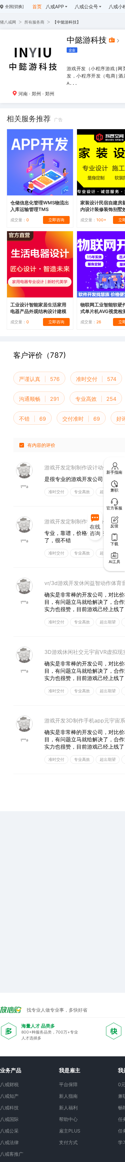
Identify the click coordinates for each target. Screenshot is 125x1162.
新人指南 (68, 1096)
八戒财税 (9, 1084)
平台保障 (68, 1084)
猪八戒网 (8, 22)
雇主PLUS (69, 1131)
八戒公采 (9, 1131)
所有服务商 (34, 22)
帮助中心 (68, 1119)
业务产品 (10, 1070)
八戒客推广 (11, 1154)
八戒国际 (9, 1119)
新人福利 (68, 1107)
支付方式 (68, 1142)
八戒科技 (9, 1107)
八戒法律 (9, 1142)
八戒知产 (9, 1096)
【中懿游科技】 (67, 22)
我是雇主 (69, 1070)
